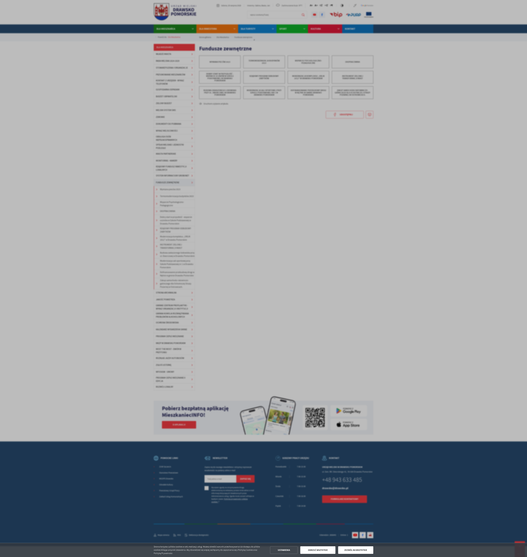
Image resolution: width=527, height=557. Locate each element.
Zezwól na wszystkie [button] (355, 550)
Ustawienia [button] (284, 550)
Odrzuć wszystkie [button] (318, 550)
